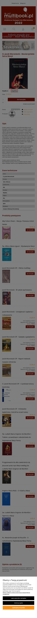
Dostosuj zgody (18, 603)
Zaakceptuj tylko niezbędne (18, 598)
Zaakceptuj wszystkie (18, 607)
